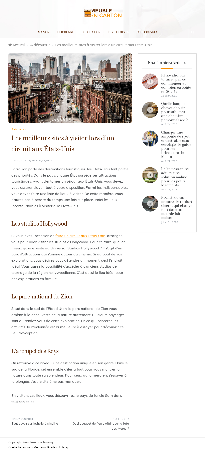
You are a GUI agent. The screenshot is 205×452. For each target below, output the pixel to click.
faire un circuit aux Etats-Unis (80, 235)
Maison (43, 32)
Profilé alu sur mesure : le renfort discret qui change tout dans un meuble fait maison (176, 207)
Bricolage (65, 32)
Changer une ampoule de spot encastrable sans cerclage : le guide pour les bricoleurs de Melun (176, 144)
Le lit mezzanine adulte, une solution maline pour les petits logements (175, 177)
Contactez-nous (19, 447)
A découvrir (147, 32)
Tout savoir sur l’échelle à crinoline (34, 423)
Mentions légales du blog (50, 447)
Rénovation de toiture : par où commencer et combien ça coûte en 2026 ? (176, 83)
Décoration (91, 32)
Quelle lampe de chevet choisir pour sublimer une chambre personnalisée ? (175, 112)
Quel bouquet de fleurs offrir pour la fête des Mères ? (101, 426)
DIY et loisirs (119, 32)
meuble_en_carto (42, 160)
